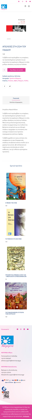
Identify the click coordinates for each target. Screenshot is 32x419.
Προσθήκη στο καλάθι (16, 70)
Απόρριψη (26, 416)
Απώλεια (10, 80)
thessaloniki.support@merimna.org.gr (12, 375)
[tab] (16, 98)
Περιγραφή (16, 98)
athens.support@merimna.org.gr (11, 360)
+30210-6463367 (6, 358)
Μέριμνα (20, 80)
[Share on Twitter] (10, 86)
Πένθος (26, 80)
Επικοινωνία (5, 329)
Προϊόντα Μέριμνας (15, 78)
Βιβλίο (16, 80)
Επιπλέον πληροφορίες (16, 102)
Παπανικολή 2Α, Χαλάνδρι (9, 356)
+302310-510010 (6, 372)
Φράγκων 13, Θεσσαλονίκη (9, 370)
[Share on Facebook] (4, 86)
